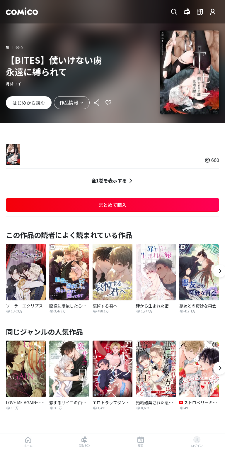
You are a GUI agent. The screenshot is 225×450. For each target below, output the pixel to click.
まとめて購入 (112, 204)
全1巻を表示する (109, 180)
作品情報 (68, 102)
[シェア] (96, 102)
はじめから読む (28, 102)
